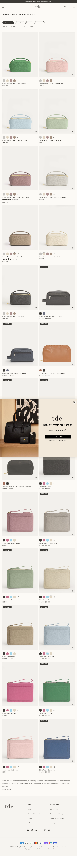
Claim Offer (58, 436)
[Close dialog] (74, 402)
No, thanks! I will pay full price (57, 440)
